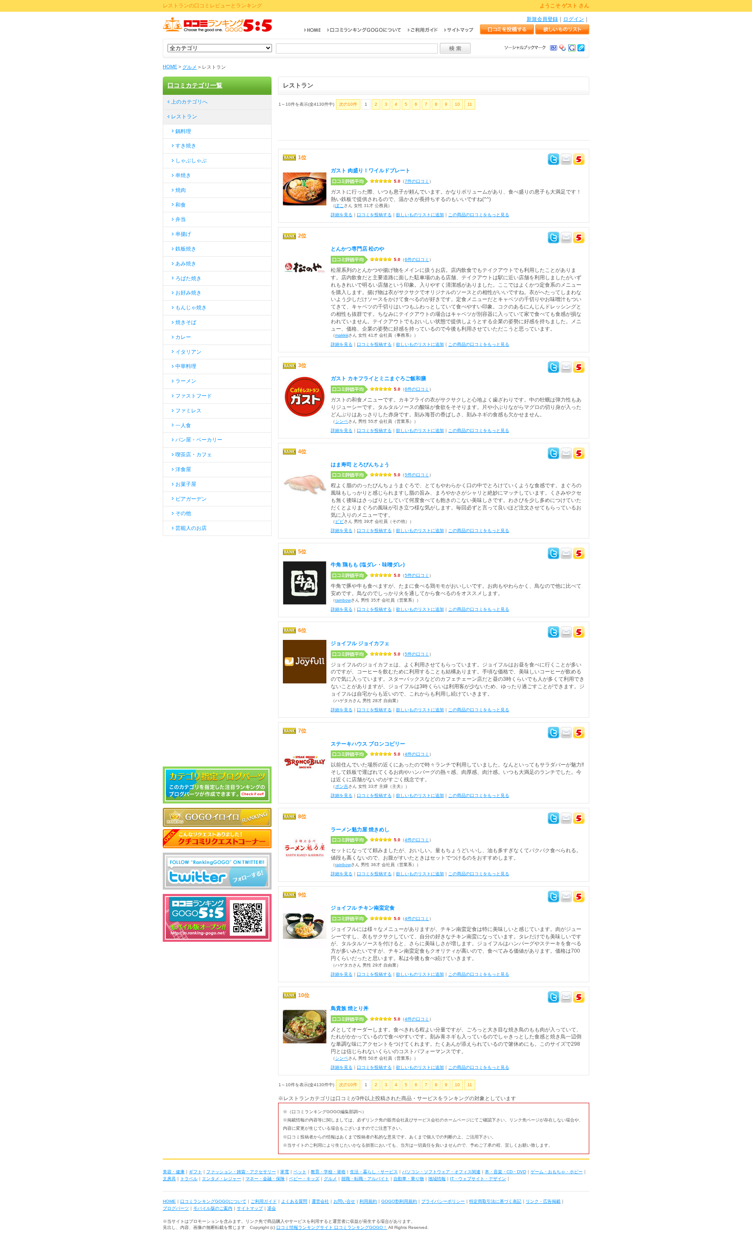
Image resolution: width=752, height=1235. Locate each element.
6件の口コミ (417, 259)
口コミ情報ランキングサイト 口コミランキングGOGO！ (331, 1227)
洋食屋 (183, 469)
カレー (183, 337)
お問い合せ (344, 1201)
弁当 (180, 219)
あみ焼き (185, 264)
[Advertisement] (380, 127)
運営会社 (320, 1201)
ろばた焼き (188, 278)
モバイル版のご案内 (212, 1208)
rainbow (343, 600)
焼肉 (180, 190)
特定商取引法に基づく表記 (495, 1201)
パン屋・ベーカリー (198, 440)
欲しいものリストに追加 (420, 214)
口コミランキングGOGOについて (213, 1201)
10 (457, 104)
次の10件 (348, 104)
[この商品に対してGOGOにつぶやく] (578, 160)
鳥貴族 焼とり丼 (350, 1008)
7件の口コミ (417, 181)
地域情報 (437, 1178)
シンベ (341, 421)
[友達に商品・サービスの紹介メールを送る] (566, 160)
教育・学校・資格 (328, 1171)
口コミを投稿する (374, 214)
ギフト (195, 1171)
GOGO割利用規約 (399, 1201)
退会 (271, 1208)
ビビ (339, 521)
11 (469, 104)
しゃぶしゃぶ (191, 160)
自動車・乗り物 (408, 1178)
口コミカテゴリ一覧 (195, 85)
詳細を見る (341, 214)
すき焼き (185, 146)
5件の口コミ (417, 474)
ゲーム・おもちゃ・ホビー (556, 1171)
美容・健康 (174, 1171)
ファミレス (188, 411)
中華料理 (185, 366)
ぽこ (339, 205)
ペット (299, 1171)
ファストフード (193, 396)
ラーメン (185, 381)
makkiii (341, 335)
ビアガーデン (191, 499)
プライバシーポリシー (443, 1201)
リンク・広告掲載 (543, 1201)
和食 (180, 205)
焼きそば (185, 322)
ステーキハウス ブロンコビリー (368, 744)
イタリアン (188, 352)
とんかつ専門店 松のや (357, 249)
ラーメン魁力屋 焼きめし (360, 830)
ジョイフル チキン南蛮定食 (363, 908)
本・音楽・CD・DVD (505, 1171)
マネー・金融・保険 (265, 1178)
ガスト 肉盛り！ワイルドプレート (370, 170)
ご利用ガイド (264, 1201)
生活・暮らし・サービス (374, 1171)
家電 (284, 1171)
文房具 (169, 1178)
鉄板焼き (185, 249)
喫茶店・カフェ (193, 455)
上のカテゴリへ (189, 102)
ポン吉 (341, 786)
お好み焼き (188, 293)
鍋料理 (183, 131)
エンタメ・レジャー (221, 1178)
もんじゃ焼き (191, 308)
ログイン (573, 19)
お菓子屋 (185, 484)
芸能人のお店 (191, 528)
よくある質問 (294, 1201)
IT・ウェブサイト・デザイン (478, 1178)
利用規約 (368, 1201)
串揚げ (183, 234)
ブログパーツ (176, 1208)
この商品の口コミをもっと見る (478, 214)
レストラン (184, 117)
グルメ (189, 67)
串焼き (183, 175)
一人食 (183, 425)
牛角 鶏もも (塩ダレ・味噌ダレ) (368, 565)
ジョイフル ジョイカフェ (360, 643)
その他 (183, 513)
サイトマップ (250, 1208)
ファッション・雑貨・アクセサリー (241, 1171)
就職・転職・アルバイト (365, 1178)
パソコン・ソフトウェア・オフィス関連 (441, 1171)
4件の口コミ (417, 754)
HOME (170, 66)
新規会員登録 (542, 19)
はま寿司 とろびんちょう (360, 465)
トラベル (189, 1178)
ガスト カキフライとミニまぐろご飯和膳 (378, 378)
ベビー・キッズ (304, 1178)
